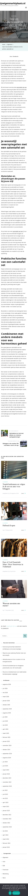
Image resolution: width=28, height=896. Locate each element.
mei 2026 (5, 692)
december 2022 (7, 814)
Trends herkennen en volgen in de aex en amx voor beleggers (14, 486)
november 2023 (7, 782)
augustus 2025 (7, 713)
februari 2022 (6, 843)
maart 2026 (6, 696)
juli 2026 (5, 688)
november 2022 (7, 819)
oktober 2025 (6, 705)
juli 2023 (5, 790)
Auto (4, 861)
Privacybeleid (16, 893)
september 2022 (7, 827)
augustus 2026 (7, 684)
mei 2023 (5, 798)
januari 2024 (6, 774)
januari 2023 (6, 810)
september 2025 (7, 709)
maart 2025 (6, 733)
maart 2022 (6, 839)
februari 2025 (6, 737)
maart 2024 (6, 770)
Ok (10, 893)
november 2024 (7, 745)
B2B (4, 865)
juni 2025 (5, 721)
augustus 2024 (7, 757)
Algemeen (13, 16)
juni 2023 (5, 794)
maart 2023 (6, 806)
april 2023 (5, 802)
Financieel (5, 869)
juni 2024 (5, 766)
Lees (22, 493)
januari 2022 (6, 847)
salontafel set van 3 (18, 231)
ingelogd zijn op (11, 626)
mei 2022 (5, 831)
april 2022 (5, 835)
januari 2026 (6, 700)
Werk (4, 878)
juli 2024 (5, 762)
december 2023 (7, 778)
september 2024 (7, 753)
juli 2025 (5, 717)
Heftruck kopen (9, 526)
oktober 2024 (6, 749)
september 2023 (7, 786)
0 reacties (23, 37)
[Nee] (26, 891)
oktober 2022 (6, 823)
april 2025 (5, 729)
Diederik (15, 56)
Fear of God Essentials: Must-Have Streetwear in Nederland (13, 564)
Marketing (6, 874)
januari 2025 (6, 741)
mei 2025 (5, 725)
